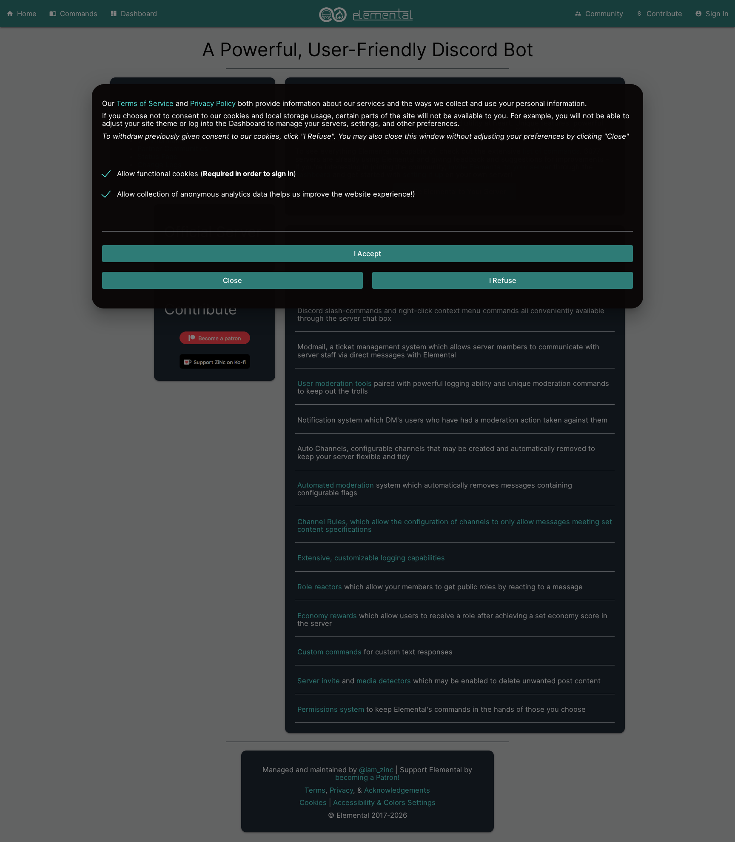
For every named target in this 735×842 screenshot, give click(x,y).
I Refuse (502, 280)
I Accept (367, 253)
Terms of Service (145, 103)
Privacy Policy (213, 103)
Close (232, 280)
